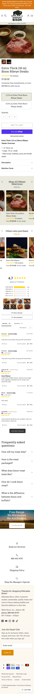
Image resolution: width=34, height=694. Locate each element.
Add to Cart (17, 125)
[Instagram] (10, 621)
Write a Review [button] (17, 313)
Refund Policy (17, 677)
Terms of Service (7, 680)
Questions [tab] (17, 323)
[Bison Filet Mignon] (16, 247)
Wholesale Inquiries (8, 674)
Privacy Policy (6, 677)
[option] (17, 41)
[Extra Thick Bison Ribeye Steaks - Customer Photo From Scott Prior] (13, 301)
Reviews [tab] (4, 323)
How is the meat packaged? (10, 461)
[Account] (28, 16)
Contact (16, 680)
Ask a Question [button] (18, 317)
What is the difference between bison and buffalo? (13, 497)
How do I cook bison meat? (12, 484)
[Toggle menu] (2, 16)
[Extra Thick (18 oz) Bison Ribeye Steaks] (16, 200)
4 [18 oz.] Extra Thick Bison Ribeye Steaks (16, 105)
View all (17, 187)
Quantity (5, 113)
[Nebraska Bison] (17, 15)
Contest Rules (26, 680)
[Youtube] (6, 621)
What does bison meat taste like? (13, 472)
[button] (28, 344)
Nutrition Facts (7, 168)
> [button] (17, 431)
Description (6, 162)
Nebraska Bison (11, 685)
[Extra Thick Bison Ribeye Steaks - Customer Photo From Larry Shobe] (6, 306)
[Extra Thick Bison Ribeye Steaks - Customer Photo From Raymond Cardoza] (6, 301)
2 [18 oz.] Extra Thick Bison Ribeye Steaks (16, 96)
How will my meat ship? (14, 452)
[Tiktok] (17, 621)
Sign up (7, 653)
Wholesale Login (21, 674)
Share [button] (5, 344)
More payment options (17, 136)
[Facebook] (3, 621)
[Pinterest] (13, 621)
